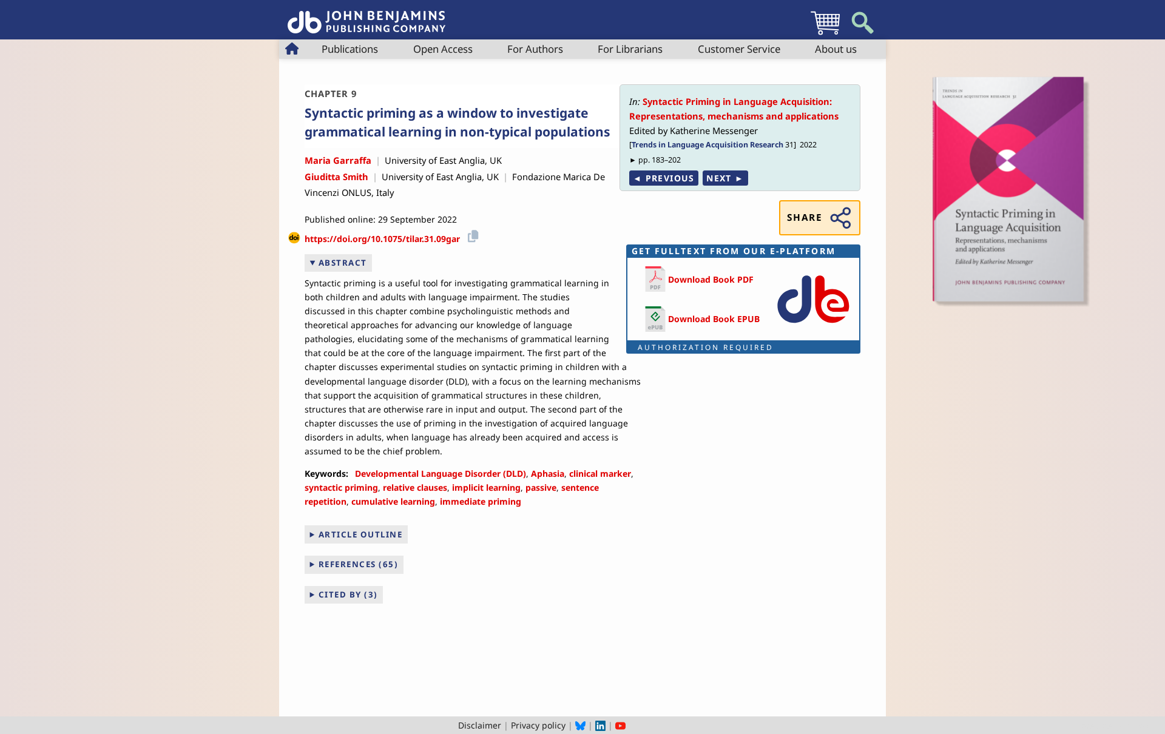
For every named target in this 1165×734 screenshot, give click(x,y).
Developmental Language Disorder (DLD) (440, 473)
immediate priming (480, 501)
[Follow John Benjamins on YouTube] (620, 725)
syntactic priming (341, 487)
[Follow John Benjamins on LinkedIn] (600, 725)
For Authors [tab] (535, 49)
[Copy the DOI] (471, 234)
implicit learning (486, 487)
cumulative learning (393, 501)
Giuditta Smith (336, 176)
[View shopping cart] (825, 34)
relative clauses (415, 487)
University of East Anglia (435, 160)
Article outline (361, 534)
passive (540, 487)
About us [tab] (836, 49)
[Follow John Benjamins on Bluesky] (580, 725)
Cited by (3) (348, 594)
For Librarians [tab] (630, 49)
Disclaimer (479, 725)
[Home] (366, 15)
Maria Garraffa (338, 160)
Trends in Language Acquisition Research (707, 145)
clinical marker (600, 473)
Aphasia (547, 473)
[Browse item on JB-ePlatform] (813, 325)
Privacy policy (538, 725)
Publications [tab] (350, 49)
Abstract (343, 262)
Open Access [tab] (443, 49)
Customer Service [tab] (739, 49)
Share (804, 217)
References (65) (359, 564)
